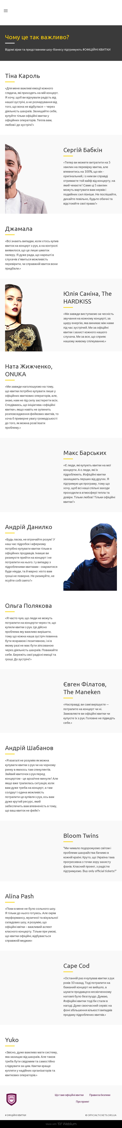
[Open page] (61, 12)
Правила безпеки (99, 1095)
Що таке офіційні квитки (69, 1095)
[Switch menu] (6, 11)
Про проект (82, 1101)
